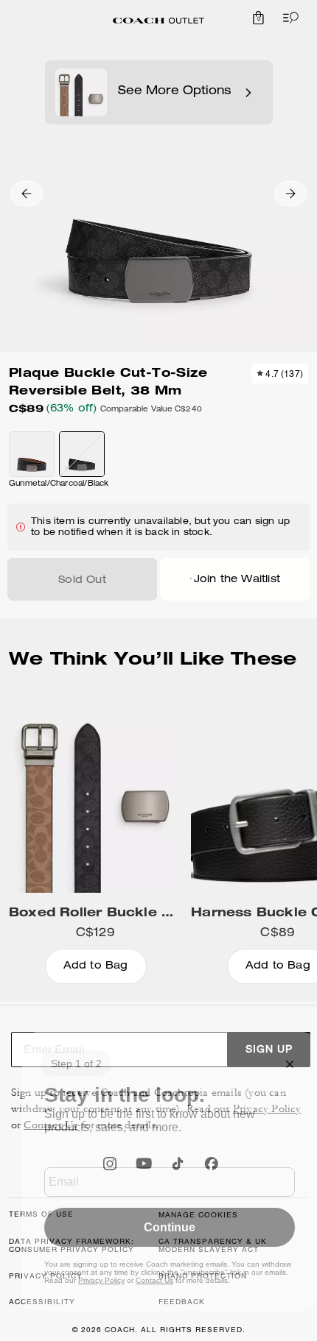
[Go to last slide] (26, 193)
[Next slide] (290, 193)
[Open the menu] (287, 17)
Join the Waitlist (237, 580)
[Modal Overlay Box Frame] (169, 1172)
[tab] (158, 20)
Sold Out (82, 581)
